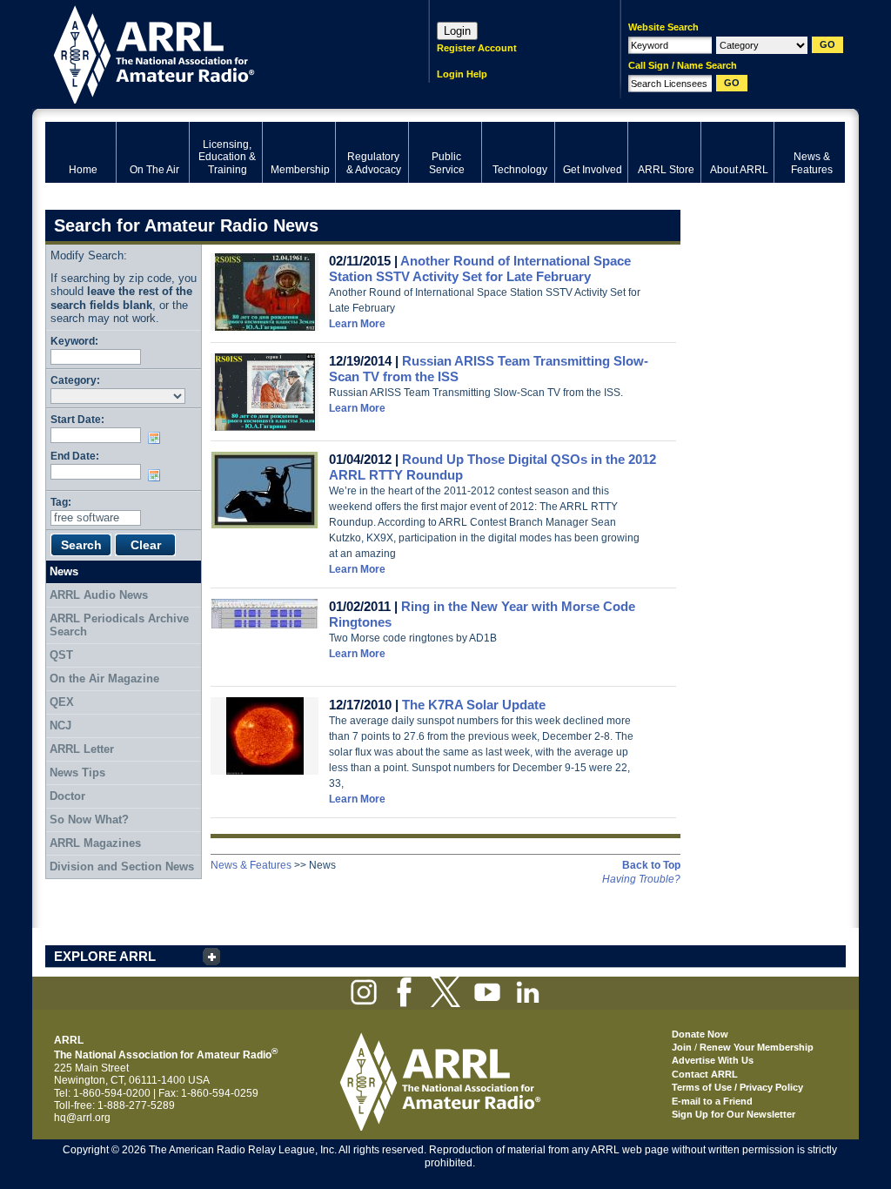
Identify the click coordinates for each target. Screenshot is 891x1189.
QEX (62, 702)
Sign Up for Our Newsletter (733, 1114)
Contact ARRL (705, 1074)
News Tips (77, 772)
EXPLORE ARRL (105, 956)
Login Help (462, 74)
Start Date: (77, 419)
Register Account (477, 48)
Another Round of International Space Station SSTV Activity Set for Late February (480, 268)
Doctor (67, 796)
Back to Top (651, 865)
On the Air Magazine (104, 678)
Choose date (157, 438)
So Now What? (89, 819)
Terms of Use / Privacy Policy (737, 1087)
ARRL (214, 53)
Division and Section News (122, 866)
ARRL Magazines (95, 843)
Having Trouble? (641, 879)
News (64, 571)
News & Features (251, 865)
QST (61, 655)
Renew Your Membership (757, 1047)
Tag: (60, 501)
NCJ (60, 725)
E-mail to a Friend (712, 1101)
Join (682, 1047)
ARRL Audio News (99, 594)
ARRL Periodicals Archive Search (119, 625)
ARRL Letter (82, 749)
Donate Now (700, 1034)
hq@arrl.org (82, 1118)
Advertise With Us (713, 1060)
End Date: (74, 455)
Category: (75, 380)
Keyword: (74, 340)
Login (457, 30)
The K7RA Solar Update (474, 704)
